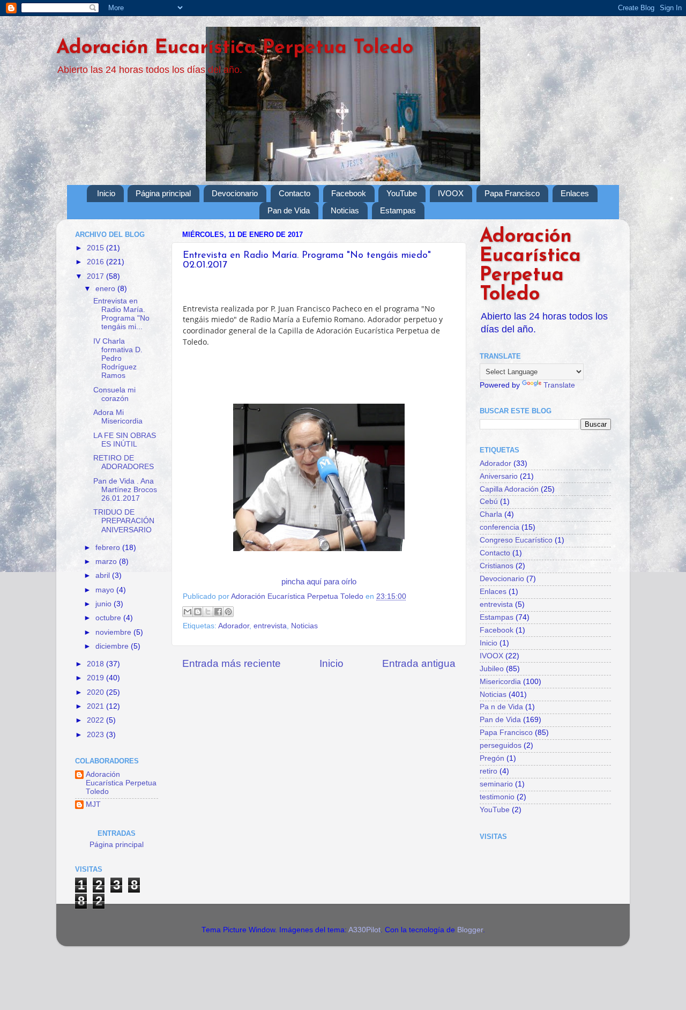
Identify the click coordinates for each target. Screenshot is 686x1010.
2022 (96, 720)
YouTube (401, 193)
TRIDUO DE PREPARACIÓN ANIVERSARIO (123, 520)
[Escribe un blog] (197, 611)
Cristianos (496, 566)
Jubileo (492, 669)
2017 (96, 276)
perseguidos (500, 745)
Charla (491, 514)
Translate (559, 385)
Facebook (348, 193)
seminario (496, 784)
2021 (96, 706)
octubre (109, 618)
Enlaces (575, 193)
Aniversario (499, 476)
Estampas (398, 210)
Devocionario (235, 193)
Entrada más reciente (231, 663)
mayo (105, 590)
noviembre (114, 632)
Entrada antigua (419, 663)
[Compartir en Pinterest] (228, 611)
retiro (488, 771)
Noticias (345, 210)
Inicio (106, 193)
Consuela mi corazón (114, 394)
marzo (107, 562)
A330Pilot (364, 930)
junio (104, 604)
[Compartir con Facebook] (218, 611)
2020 (96, 692)
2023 (96, 735)
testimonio (497, 797)
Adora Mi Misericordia (118, 417)
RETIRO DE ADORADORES (123, 462)
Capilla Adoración (509, 489)
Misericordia (500, 682)
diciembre (113, 646)
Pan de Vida (288, 210)
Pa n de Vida (501, 707)
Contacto (294, 193)
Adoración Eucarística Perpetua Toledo (234, 48)
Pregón (492, 758)
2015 (96, 248)
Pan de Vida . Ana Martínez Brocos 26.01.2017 (125, 489)
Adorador (233, 626)
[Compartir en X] (208, 611)
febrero (108, 548)
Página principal (163, 193)
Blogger (470, 930)
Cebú (489, 501)
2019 (96, 678)
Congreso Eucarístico (516, 540)
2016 (96, 262)
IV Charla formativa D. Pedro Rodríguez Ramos (118, 358)
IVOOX (451, 193)
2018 (96, 664)
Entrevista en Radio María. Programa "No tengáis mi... (121, 314)
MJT (93, 804)
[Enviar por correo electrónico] (187, 611)
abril (103, 575)
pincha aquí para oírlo (318, 581)
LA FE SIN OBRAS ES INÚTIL (124, 440)
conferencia (499, 527)
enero (106, 289)
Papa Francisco (512, 193)
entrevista (270, 626)
